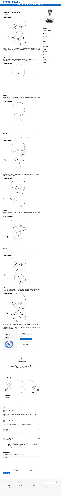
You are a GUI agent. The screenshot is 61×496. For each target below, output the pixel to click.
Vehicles (44, 62)
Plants (44, 54)
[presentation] (9, 385)
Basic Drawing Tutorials (47, 31)
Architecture (45, 46)
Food (44, 52)
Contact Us (34, 485)
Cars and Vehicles (46, 36)
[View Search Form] (46, 5)
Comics (44, 35)
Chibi (12, 9)
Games (44, 38)
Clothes (44, 49)
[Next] (38, 390)
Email (17, 470)
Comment (5, 457)
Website (30, 470)
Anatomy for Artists (40, 4)
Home (4, 9)
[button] (11, 344)
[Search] (56, 483)
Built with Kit (26, 344)
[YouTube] (51, 487)
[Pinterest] (47, 487)
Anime (44, 44)
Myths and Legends (47, 60)
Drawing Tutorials (25, 4)
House (44, 59)
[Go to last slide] (5, 390)
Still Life (44, 56)
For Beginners (45, 33)
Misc (44, 64)
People (44, 39)
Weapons (45, 57)
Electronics (45, 43)
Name (4, 470)
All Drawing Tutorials (47, 30)
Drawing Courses (18, 4)
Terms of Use (19, 485)
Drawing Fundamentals (32, 4)
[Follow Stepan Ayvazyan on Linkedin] (21, 370)
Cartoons (45, 51)
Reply (39, 410)
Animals (44, 41)
